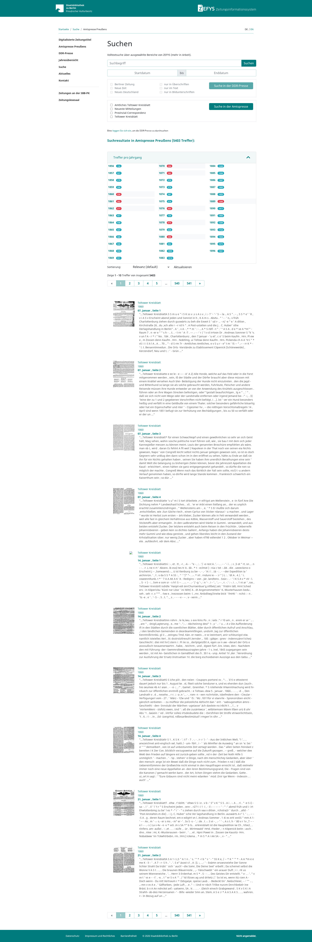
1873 (162, 187)
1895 (213, 243)
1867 (111, 243)
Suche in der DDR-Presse (231, 86)
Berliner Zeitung (125, 84)
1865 (111, 229)
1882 (162, 250)
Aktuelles (64, 73)
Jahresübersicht (68, 60)
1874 (162, 194)
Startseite (63, 29)
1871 (162, 173)
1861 (111, 201)
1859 (111, 187)
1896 (213, 250)
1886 (213, 180)
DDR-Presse (66, 53)
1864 (111, 222)
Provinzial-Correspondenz (130, 112)
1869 (111, 257)
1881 (162, 243)
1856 (111, 166)
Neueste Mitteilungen (128, 109)
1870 (162, 166)
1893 (213, 229)
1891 (213, 215)
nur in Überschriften (176, 84)
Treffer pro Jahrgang (127, 157)
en (252, 29)
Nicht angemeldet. (246, 935)
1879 (162, 229)
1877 (162, 215)
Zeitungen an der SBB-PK (74, 93)
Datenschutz (72, 935)
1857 (111, 173)
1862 (111, 208)
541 (189, 283)
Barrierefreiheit (129, 935)
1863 (111, 215)
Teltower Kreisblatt (126, 116)
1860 (111, 194)
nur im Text (171, 88)
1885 (213, 173)
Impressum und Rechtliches (100, 935)
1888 (213, 194)
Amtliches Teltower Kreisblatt (132, 105)
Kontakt (64, 80)
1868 (111, 250)
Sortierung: (114, 267)
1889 (213, 201)
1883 (162, 257)
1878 (162, 222)
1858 (111, 180)
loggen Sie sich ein (121, 130)
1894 (213, 236)
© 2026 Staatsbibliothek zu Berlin (160, 935)
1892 (213, 222)
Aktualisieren (183, 267)
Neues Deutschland (126, 92)
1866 (111, 236)
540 (177, 283)
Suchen (249, 63)
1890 (213, 208)
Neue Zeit (120, 88)
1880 (162, 236)
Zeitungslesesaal (69, 100)
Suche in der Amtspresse (231, 107)
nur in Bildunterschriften (179, 92)
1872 (162, 180)
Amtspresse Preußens (72, 46)
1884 (213, 166)
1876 (162, 208)
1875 (162, 201)
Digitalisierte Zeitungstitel (75, 39)
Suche (76, 29)
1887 (213, 187)
